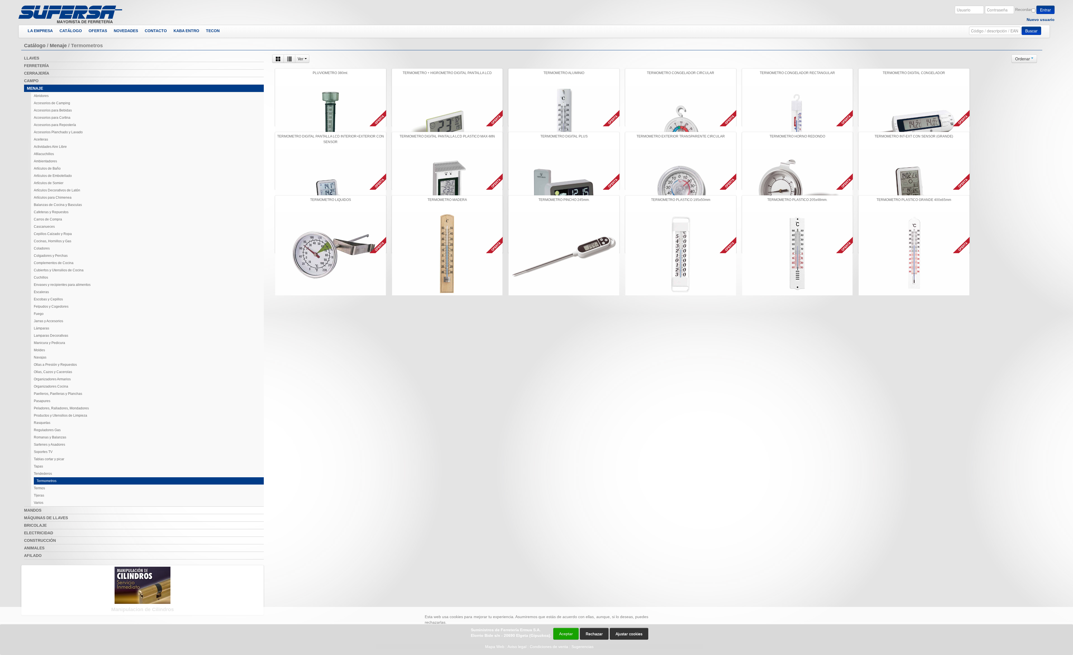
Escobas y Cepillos (48, 299)
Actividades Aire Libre (50, 147)
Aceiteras (41, 139)
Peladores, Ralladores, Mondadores (61, 408)
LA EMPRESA (40, 31)
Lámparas (41, 328)
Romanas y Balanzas (50, 437)
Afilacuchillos (44, 154)
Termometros (46, 481)
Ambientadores (45, 161)
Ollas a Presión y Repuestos (55, 365)
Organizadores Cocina (51, 386)
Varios (38, 503)
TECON (213, 31)
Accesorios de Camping (52, 103)
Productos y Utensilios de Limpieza (60, 415)
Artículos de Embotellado (53, 176)
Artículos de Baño (47, 168)
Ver (301, 58)
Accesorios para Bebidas (53, 110)
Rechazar (594, 634)
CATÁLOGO (71, 31)
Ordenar (1023, 58)
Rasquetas (42, 423)
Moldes (39, 350)
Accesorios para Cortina (52, 118)
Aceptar (566, 634)
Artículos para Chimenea (53, 198)
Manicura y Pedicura (49, 343)
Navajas (40, 357)
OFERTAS (98, 31)
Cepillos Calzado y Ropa (53, 234)
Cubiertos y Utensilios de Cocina (59, 270)
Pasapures (42, 401)
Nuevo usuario (1041, 19)
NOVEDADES (126, 31)
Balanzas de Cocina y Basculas (58, 205)
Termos (39, 488)
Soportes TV (43, 452)
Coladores (42, 248)
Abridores (41, 96)
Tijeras (39, 495)
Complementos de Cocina (53, 263)
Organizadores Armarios (52, 379)
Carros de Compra (48, 219)
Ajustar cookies (1006, 602)
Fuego (39, 314)
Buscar (1031, 31)
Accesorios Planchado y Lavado (58, 132)
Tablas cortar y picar (49, 459)
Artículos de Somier (48, 183)
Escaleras (41, 292)
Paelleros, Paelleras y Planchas (58, 394)
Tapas (38, 466)
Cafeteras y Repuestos (51, 212)
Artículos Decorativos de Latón (57, 190)
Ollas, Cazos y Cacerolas (53, 372)
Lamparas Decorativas (51, 336)
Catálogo (35, 45)
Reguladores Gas (47, 430)
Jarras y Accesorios (48, 321)
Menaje (58, 45)
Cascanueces (44, 227)
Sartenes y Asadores (49, 445)
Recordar (1023, 9)
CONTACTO (156, 31)
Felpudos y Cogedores (51, 306)
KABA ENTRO (186, 31)
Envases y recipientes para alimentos (62, 285)
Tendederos (43, 474)
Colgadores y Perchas (51, 256)
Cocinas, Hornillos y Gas (52, 241)
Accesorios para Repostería (55, 125)
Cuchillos (41, 277)
